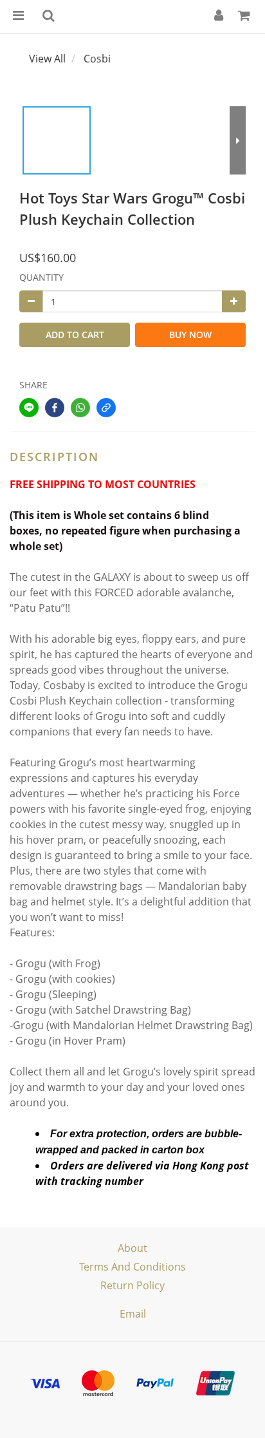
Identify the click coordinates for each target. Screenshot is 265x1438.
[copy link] (106, 407)
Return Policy (132, 1285)
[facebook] (54, 407)
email (133, 1314)
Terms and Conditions (132, 1267)
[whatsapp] (80, 407)
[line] (29, 407)
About (132, 1248)
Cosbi (97, 59)
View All (47, 59)
